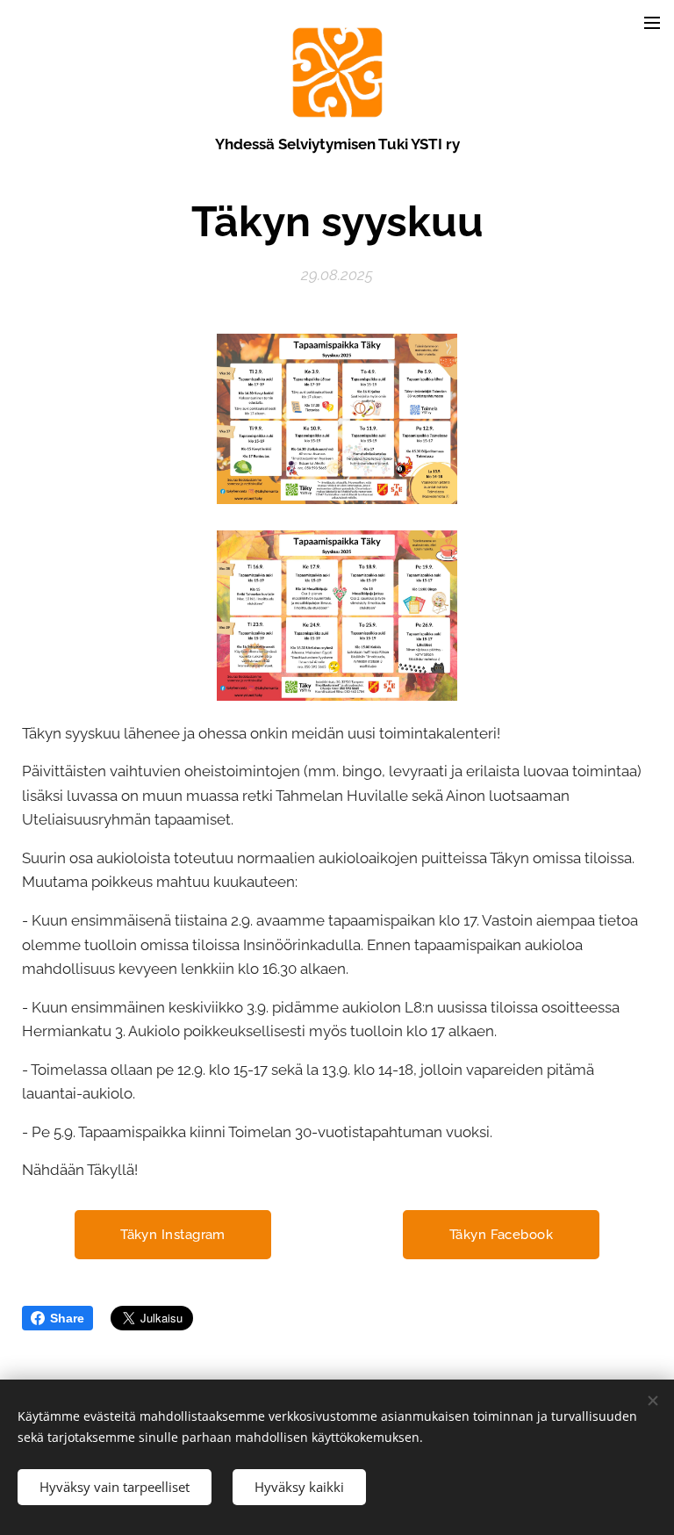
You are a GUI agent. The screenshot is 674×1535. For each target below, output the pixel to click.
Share (67, 1318)
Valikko (652, 22)
